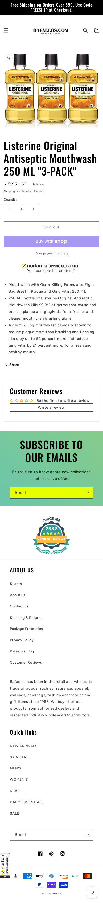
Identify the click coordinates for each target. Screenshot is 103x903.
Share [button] (15, 365)
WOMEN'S (19, 779)
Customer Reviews (26, 662)
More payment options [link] (51, 253)
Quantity (10, 199)
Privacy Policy (22, 640)
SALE (14, 813)
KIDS (14, 791)
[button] (5, 865)
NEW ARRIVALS (24, 746)
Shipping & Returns (26, 618)
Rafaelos (56, 893)
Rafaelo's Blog (22, 651)
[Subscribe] (87, 493)
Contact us (19, 606)
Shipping (9, 191)
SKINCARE (19, 757)
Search (16, 584)
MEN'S (16, 768)
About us (18, 595)
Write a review (51, 407)
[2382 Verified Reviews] (51, 555)
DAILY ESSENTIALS (27, 802)
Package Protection (26, 629)
